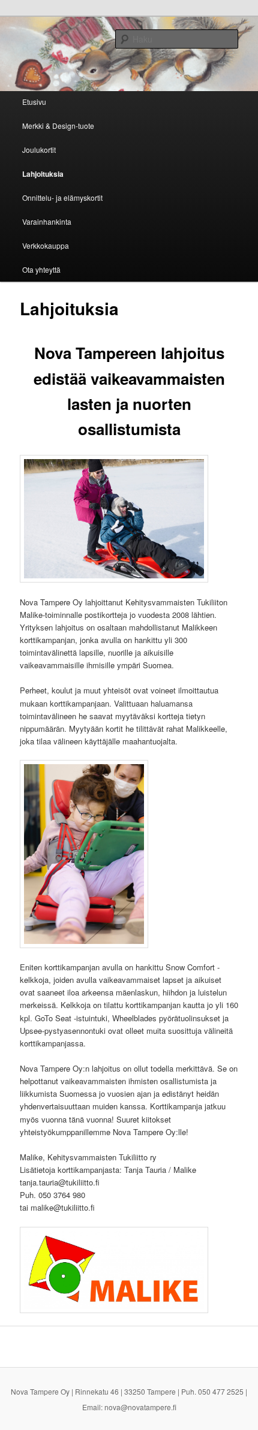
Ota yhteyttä (41, 269)
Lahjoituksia (43, 173)
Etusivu (34, 101)
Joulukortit (39, 149)
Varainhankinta (46, 221)
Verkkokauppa (45, 245)
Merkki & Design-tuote (58, 125)
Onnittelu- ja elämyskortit (62, 197)
